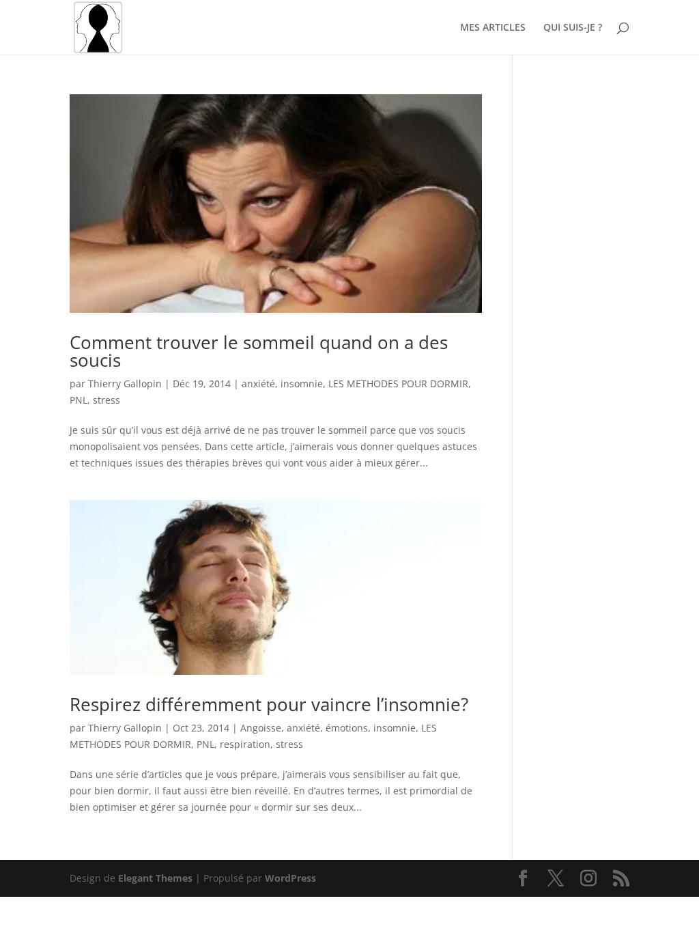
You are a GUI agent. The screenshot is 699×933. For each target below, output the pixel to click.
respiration (245, 744)
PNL (78, 399)
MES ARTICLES (493, 28)
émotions (347, 727)
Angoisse (260, 727)
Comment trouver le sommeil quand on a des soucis (259, 351)
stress (106, 399)
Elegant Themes (155, 878)
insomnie (302, 383)
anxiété (258, 383)
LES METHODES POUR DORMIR (398, 383)
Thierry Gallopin (125, 383)
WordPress (290, 878)
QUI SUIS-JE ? (572, 28)
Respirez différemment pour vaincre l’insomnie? (269, 704)
